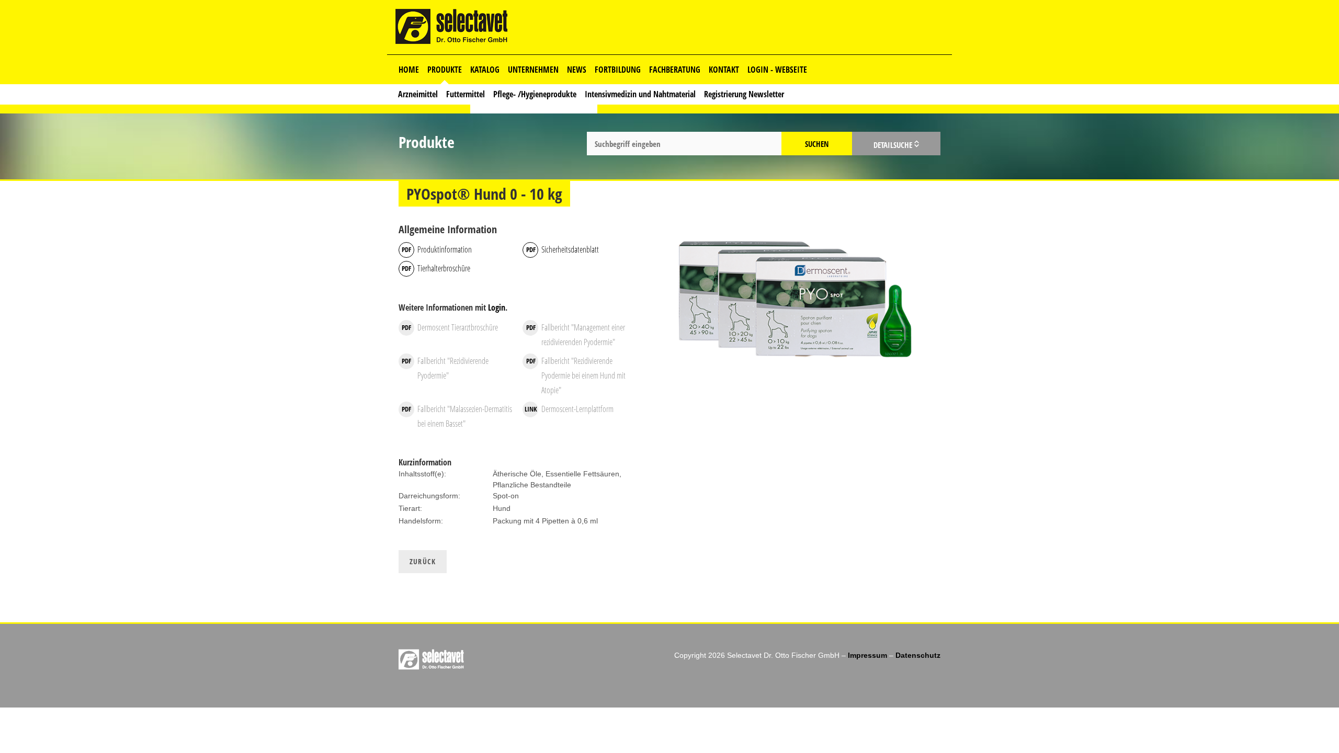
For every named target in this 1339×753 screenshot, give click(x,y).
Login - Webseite (777, 69)
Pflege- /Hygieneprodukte (534, 94)
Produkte (444, 69)
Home (409, 69)
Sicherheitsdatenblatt (570, 249)
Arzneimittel (418, 94)
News (576, 69)
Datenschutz (917, 655)
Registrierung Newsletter (744, 94)
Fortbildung (618, 69)
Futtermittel (465, 94)
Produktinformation (444, 249)
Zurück (423, 561)
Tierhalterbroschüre (443, 268)
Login (496, 307)
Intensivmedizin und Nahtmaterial (640, 94)
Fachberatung (674, 69)
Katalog (485, 69)
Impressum (867, 655)
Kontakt (724, 69)
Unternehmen (533, 69)
